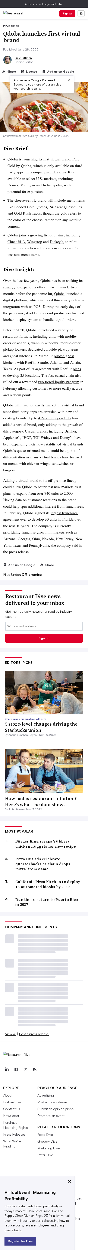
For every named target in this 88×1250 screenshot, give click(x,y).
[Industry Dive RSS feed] (34, 1069)
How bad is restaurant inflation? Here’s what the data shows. (41, 801)
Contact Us (11, 1109)
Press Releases (14, 1134)
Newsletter (11, 1116)
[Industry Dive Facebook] (16, 1069)
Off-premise (32, 574)
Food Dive (45, 1134)
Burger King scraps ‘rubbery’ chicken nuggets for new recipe (45, 844)
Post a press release (34, 1034)
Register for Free (20, 1241)
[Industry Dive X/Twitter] (25, 1069)
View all (10, 1034)
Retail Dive (45, 1155)
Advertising (45, 1095)
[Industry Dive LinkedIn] (6, 1069)
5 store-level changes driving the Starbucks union (41, 727)
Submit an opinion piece (55, 1109)
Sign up (67, 13)
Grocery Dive (47, 1141)
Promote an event (51, 1116)
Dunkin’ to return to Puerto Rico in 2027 (46, 902)
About (7, 1095)
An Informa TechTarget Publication (44, 4)
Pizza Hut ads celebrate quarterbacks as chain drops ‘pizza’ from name (42, 864)
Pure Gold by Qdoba (34, 136)
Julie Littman (23, 58)
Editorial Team (13, 1102)
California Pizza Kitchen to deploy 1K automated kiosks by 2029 (47, 884)
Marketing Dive (48, 1148)
